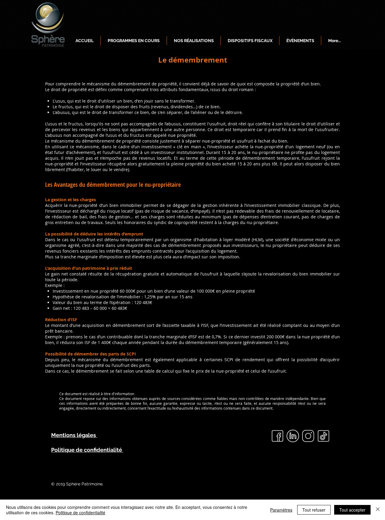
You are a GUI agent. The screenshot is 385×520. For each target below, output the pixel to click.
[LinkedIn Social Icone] (293, 436)
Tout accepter (352, 510)
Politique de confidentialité (80, 512)
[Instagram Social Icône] (308, 436)
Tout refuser (313, 510)
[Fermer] (377, 509)
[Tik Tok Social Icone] (323, 436)
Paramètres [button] (281, 510)
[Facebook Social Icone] (277, 436)
